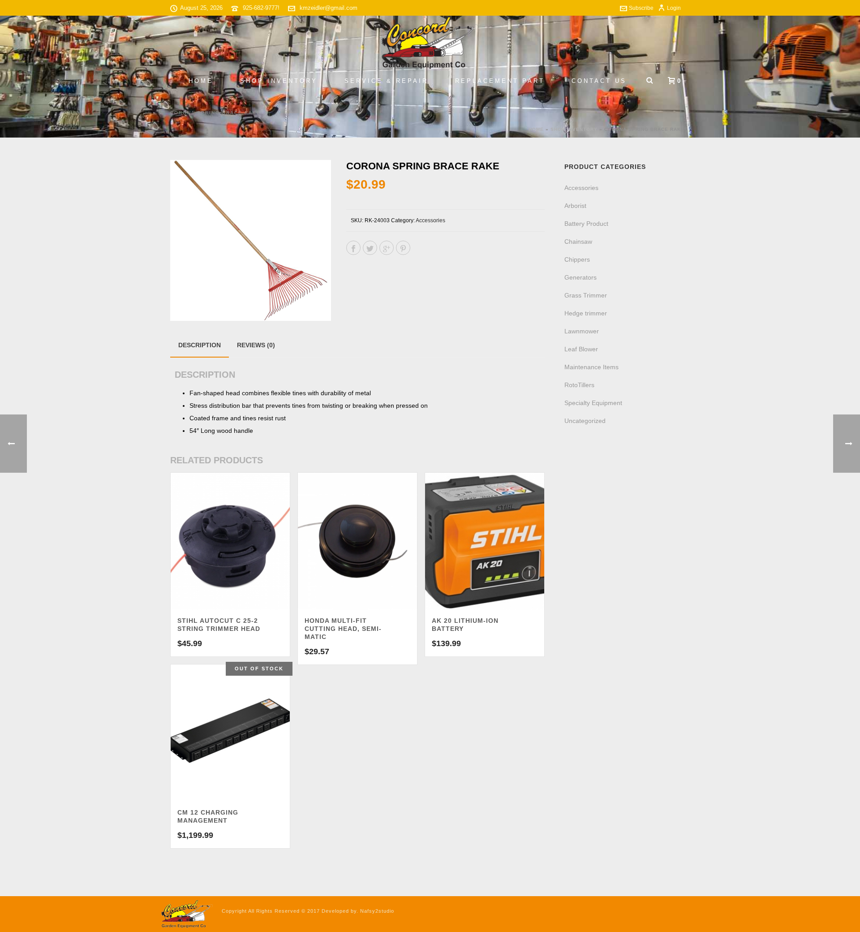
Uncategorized (585, 420)
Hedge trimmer (585, 313)
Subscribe (641, 8)
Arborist (575, 205)
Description (199, 345)
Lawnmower (581, 331)
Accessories (430, 220)
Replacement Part (500, 81)
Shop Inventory (279, 81)
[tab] (199, 345)
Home (201, 81)
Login (674, 8)
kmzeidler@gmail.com (328, 7)
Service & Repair (386, 81)
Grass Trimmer (585, 295)
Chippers (577, 259)
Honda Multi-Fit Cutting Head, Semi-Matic (343, 628)
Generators (580, 277)
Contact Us (599, 81)
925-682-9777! (261, 7)
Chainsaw (578, 241)
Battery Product (586, 223)
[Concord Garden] (430, 42)
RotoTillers (579, 384)
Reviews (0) (256, 345)
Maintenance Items (591, 367)
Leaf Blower (581, 349)
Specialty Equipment (593, 402)
